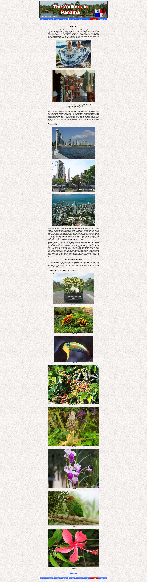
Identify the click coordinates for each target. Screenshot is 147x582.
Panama (94, 19)
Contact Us (103, 19)
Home (42, 19)
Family (57, 19)
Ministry (65, 19)
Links (87, 19)
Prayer (72, 19)
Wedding (79, 19)
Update (50, 19)
